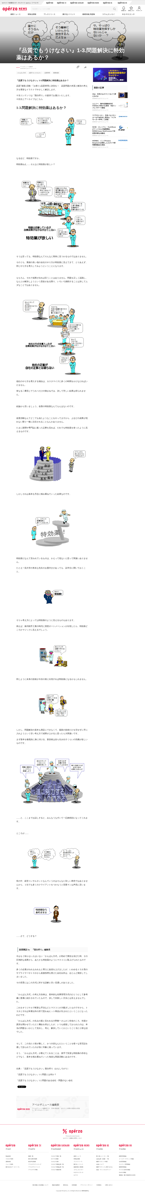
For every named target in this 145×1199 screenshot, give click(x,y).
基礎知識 (56, 73)
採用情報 (74, 1185)
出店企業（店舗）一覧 (102, 1159)
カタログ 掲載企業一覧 (57, 1164)
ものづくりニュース (31, 68)
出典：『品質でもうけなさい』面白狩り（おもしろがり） (42, 1068)
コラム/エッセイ (108, 14)
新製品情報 (32, 14)
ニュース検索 (9, 1164)
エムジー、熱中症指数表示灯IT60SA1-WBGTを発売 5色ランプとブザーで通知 (104, 106)
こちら (40, 99)
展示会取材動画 (32, 1159)
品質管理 (47, 73)
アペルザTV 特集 (32, 1169)
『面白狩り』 (39, 95)
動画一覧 (30, 1156)
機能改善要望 (55, 1185)
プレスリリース (49, 14)
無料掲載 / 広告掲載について (40, 1185)
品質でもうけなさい (35, 73)
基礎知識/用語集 (88, 14)
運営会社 (65, 1185)
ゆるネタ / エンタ (78, 1172)
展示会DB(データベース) (12, 1167)
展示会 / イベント (78, 1164)
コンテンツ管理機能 (124, 1164)
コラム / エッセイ (78, 1169)
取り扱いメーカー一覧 (102, 1156)
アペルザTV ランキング (34, 1164)
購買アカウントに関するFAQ (104, 1167)
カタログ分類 (54, 1161)
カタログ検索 (9, 1159)
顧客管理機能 (122, 1156)
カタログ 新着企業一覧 (57, 1167)
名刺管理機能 (122, 1161)
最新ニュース (15, 14)
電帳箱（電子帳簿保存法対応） (127, 1175)
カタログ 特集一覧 (56, 1156)
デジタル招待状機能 (124, 1169)
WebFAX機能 (122, 1172)
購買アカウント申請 (102, 1161)
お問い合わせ (108, 1185)
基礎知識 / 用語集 (78, 1167)
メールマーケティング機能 (126, 1159)
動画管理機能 (122, 1167)
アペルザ (8, 1149)
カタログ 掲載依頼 (56, 1169)
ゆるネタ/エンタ (128, 14)
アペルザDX (122, 1149)
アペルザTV (31, 1149)
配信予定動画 (32, 1161)
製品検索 (8, 1156)
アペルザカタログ (56, 1149)
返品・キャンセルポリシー (103, 1169)
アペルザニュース (78, 1149)
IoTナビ (76, 1175)
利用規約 (98, 1185)
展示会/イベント (69, 14)
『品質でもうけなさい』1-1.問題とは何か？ (36, 1074)
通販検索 (8, 1161)
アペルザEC (99, 1149)
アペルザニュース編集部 (26, 66)
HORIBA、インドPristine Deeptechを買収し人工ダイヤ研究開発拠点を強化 (104, 143)
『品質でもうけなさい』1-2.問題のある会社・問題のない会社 (44, 1080)
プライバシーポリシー (86, 1185)
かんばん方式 (22, 73)
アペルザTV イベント (34, 1167)
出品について (100, 1164)
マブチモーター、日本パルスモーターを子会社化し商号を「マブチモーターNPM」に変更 (104, 117)
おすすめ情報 (54, 1159)
